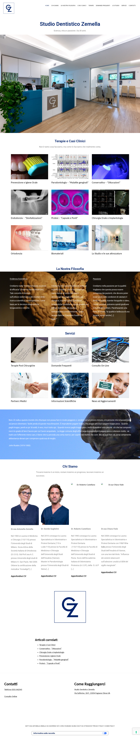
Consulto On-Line (100, 366)
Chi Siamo (70, 466)
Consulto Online (10, 697)
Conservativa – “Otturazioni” (106, 182)
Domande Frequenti (61, 366)
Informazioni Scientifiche (63, 401)
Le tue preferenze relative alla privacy (80, 733)
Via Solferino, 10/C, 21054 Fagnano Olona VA (92, 693)
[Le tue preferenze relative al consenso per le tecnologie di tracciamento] (136, 732)
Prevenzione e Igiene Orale (24, 182)
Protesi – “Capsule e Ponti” (64, 218)
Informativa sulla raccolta (44, 733)
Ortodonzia (16, 253)
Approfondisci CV (18, 576)
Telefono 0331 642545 (13, 690)
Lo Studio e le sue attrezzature (107, 253)
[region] (70, 84)
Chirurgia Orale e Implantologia (107, 218)
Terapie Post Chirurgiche (23, 366)
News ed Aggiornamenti (104, 401)
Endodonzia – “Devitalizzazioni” (26, 218)
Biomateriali (57, 253)
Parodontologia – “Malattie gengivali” (69, 182)
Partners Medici (19, 401)
